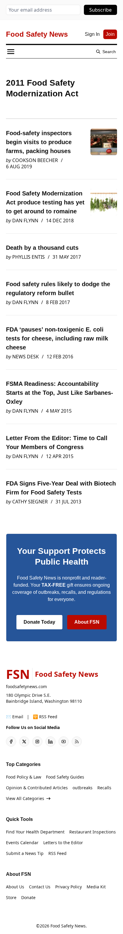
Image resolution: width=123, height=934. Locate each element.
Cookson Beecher (35, 160)
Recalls (104, 787)
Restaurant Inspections (92, 832)
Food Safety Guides (65, 777)
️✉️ (14, 716)
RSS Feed (57, 853)
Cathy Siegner (30, 501)
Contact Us (39, 887)
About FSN (86, 622)
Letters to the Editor (63, 842)
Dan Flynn (25, 220)
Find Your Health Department (35, 832)
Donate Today (39, 622)
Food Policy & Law (23, 777)
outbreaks (83, 787)
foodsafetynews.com (26, 686)
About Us (15, 887)
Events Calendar (22, 842)
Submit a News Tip (25, 853)
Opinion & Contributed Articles (37, 787)
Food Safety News (68, 926)
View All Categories (25, 798)
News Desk (25, 356)
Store (11, 897)
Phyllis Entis (28, 257)
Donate (28, 897)
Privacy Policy (68, 887)
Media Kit (96, 887)
